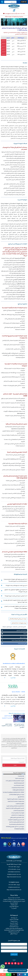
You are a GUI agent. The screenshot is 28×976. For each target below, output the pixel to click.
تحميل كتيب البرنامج (21, 630)
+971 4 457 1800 (12, 885)
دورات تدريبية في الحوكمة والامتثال (17, 619)
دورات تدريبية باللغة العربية (14, 864)
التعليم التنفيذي (14, 925)
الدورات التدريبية (14, 923)
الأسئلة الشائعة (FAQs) (14, 932)
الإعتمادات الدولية (14, 919)
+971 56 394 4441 (12, 869)
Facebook (14, 846)
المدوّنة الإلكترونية (14, 906)
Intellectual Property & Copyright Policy (14, 930)
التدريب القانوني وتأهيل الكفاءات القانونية (15, 808)
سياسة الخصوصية (14, 926)
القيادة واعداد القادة (19, 778)
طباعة (25, 633)
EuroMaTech (21, 697)
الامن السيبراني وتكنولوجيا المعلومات (16, 819)
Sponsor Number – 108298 (18, 692)
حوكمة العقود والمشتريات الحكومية (7, 724)
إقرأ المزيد (12, 678)
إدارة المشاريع (21, 796)
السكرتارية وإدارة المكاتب (18, 810)
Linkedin (4, 846)
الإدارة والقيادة (21, 776)
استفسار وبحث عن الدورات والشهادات (17, 970)
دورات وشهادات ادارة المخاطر (19, 623)
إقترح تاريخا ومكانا (22, 643)
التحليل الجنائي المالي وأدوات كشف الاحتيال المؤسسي (19, 725)
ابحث (15, 765)
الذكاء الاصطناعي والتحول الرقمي (17, 817)
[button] (17, 731)
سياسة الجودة (14, 921)
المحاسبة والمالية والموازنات (18, 787)
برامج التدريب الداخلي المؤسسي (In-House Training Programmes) (15, 828)
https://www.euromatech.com (14, 890)
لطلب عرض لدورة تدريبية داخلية (19, 640)
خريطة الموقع (14, 934)
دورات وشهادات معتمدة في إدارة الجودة (15, 799)
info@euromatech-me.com (14, 874)
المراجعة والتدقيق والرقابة (18, 790)
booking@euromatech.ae (10, 13)
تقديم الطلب (14, 954)
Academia (18, 846)
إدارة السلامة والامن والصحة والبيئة (16, 824)
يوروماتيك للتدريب (14, 667)
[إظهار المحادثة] (2, 967)
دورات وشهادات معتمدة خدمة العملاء (16, 801)
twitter (9, 846)
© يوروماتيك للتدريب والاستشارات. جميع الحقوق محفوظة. (14, 626)
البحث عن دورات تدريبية (14, 897)
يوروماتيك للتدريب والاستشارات (10, 695)
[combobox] (14, 761)
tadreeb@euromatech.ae (14, 872)
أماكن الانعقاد (14, 905)
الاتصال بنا (14, 908)
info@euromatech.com (14, 887)
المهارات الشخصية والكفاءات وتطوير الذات (15, 780)
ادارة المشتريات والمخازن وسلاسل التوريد (15, 806)
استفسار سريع (23, 637)
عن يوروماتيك (14, 918)
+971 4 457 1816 (12, 867)
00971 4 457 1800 (21, 13)
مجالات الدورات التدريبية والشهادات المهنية (14, 899)
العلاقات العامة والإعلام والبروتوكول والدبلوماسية (13, 792)
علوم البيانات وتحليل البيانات (17, 813)
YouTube (23, 846)
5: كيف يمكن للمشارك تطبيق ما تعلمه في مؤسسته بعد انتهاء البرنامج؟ (15, 601)
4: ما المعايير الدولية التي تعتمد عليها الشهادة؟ (16, 596)
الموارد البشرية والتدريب (19, 785)
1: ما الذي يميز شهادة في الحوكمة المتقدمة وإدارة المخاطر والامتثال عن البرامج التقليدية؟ (15, 580)
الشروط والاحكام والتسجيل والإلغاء (14, 928)
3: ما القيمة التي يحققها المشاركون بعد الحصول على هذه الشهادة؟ (15, 590)
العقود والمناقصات (20, 803)
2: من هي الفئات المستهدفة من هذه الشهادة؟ (16, 585)
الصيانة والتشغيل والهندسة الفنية (16, 822)
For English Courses (14, 882)
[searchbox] (13, 762)
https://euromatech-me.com (14, 877)
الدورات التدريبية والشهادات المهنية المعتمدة (14, 901)
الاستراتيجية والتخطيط (19, 783)
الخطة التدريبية (14, 903)
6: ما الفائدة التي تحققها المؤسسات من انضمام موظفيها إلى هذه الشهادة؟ (15, 607)
